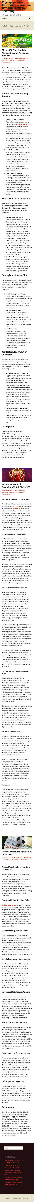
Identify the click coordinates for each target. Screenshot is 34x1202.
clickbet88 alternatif (24, 124)
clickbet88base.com (9, 905)
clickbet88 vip (6, 63)
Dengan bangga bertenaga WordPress (17, 1198)
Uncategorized (20, 59)
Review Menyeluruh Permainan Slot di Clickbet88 (16, 486)
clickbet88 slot (22, 61)
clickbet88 (16, 509)
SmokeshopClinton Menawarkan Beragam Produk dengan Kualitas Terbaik (13, 1172)
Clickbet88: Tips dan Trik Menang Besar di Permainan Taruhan (15, 53)
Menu (4, 18)
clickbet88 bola (12, 61)
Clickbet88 (28, 857)
